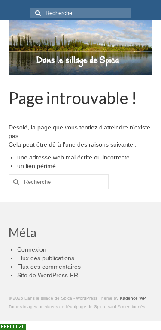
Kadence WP (133, 298)
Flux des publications (45, 258)
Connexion (31, 249)
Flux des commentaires (49, 266)
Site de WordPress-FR (47, 275)
